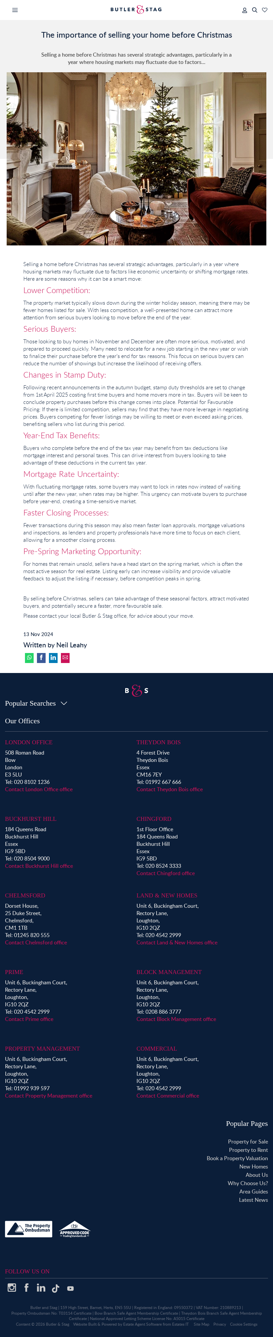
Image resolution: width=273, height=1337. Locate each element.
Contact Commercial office (167, 1095)
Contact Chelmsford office (36, 942)
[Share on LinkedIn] (53, 658)
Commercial (156, 1048)
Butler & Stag (57, 1324)
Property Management (42, 1048)
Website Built (85, 1324)
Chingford (153, 819)
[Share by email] (65, 658)
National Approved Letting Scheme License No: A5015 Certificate (147, 1318)
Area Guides (253, 1191)
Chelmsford (25, 895)
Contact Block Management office (176, 1019)
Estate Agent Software (142, 1324)
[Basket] (264, 10)
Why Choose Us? (248, 1183)
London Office (29, 742)
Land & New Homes (166, 895)
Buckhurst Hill (31, 819)
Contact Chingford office (165, 873)
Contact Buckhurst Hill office (39, 865)
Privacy (219, 1324)
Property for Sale (248, 1141)
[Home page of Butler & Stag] (136, 9)
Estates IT (180, 1324)
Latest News (253, 1199)
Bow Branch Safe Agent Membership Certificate (136, 1313)
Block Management (169, 972)
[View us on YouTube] (70, 1291)
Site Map (201, 1324)
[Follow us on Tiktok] (55, 1291)
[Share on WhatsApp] (29, 658)
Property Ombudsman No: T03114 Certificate (51, 1313)
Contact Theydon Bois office (169, 789)
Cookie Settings (243, 1324)
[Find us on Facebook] (26, 1290)
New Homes (253, 1166)
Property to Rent (248, 1150)
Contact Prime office (29, 1019)
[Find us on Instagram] (11, 1290)
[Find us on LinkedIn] (41, 1290)
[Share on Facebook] (41, 658)
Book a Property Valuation (237, 1158)
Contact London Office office (39, 789)
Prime (14, 972)
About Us (257, 1174)
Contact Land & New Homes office (176, 942)
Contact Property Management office (48, 1095)
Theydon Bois (158, 742)
